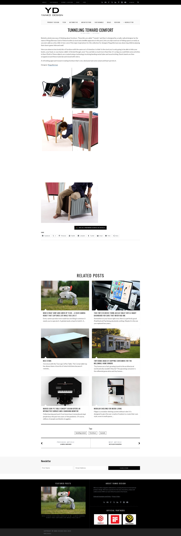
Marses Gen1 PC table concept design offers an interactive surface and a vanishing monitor (61, 409)
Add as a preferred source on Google (92, 227)
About (44, 2)
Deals (109, 22)
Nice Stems (47, 361)
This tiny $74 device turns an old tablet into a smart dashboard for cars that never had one (115, 314)
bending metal (81, 433)
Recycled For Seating (115, 443)
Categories (54, 2)
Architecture (86, 22)
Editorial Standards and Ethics (102, 496)
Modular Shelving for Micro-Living (108, 408)
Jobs (84, 2)
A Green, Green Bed (65, 443)
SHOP (78, 2)
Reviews (117, 22)
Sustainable (99, 22)
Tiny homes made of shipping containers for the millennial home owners (113, 362)
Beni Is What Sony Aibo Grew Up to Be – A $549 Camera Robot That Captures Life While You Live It (64, 314)
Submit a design (67, 2)
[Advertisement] (105, 12)
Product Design (53, 22)
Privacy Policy (116, 496)
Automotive (73, 22)
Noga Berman (53, 65)
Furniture (93, 433)
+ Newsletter (129, 22)
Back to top (47, 533)
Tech (64, 22)
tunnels (102, 433)
